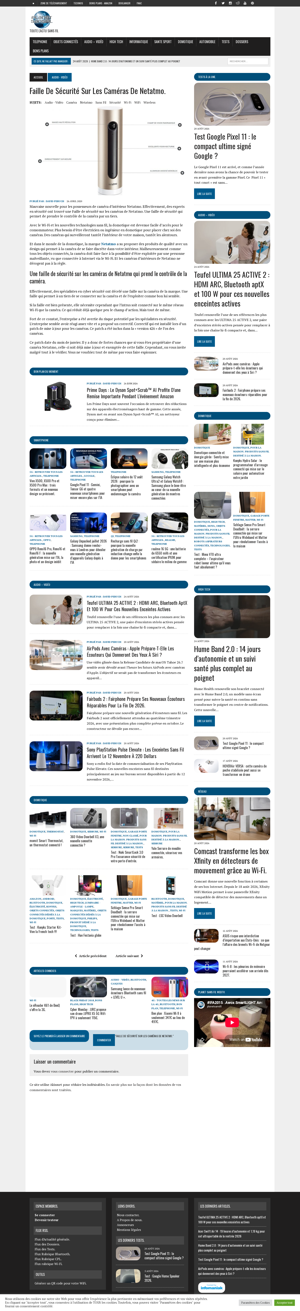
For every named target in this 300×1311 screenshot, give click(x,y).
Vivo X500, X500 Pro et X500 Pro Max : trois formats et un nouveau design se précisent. (44, 487)
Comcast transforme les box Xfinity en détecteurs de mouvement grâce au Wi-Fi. (231, 860)
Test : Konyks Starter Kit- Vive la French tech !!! (46, 929)
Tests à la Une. (207, 77)
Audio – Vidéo (93, 41)
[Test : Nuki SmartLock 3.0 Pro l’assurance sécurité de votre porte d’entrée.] (129, 826)
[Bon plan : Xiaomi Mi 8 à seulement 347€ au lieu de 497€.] (169, 994)
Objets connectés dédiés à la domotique (47, 914)
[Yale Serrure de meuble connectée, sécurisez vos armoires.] (169, 826)
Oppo (47, 539)
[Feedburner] (260, 2)
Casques (116, 983)
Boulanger (124, 3)
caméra (71, 102)
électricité (37, 906)
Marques (76, 910)
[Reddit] (237, 2)
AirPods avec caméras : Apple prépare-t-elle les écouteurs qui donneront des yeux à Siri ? (130, 651)
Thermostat (55, 831)
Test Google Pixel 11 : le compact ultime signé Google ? (225, 146)
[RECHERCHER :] (248, 60)
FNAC (139, 3)
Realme (170, 539)
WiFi (137, 102)
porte (51, 918)
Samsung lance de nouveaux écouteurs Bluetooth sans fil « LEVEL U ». (128, 993)
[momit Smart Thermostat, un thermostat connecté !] (48, 826)
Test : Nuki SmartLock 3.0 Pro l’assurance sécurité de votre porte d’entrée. (128, 856)
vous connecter (62, 1071)
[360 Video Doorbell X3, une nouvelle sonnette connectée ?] (88, 826)
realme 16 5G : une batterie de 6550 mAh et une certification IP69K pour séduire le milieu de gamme (169, 555)
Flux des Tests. (45, 1249)
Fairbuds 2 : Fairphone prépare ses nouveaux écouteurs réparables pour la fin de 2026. (136, 702)
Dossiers (242, 41)
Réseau (202, 791)
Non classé (130, 835)
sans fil (101, 102)
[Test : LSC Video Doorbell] (169, 893)
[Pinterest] (252, 2)
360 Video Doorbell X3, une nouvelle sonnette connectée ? (87, 841)
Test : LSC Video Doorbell (167, 915)
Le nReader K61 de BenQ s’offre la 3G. (45, 1007)
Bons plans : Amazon (100, 3)
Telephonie (40, 41)
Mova (211, 525)
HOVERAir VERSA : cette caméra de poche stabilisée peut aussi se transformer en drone (245, 770)
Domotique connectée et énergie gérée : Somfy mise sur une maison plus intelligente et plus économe (212, 459)
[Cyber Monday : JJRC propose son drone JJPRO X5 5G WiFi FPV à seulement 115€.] (88, 994)
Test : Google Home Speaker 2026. (162, 1278)
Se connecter (45, 1215)
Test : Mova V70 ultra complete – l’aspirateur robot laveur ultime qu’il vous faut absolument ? (212, 560)
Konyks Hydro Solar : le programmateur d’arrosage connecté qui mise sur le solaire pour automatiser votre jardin (250, 469)
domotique (40, 800)
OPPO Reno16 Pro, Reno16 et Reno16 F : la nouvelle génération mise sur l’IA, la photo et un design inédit (47, 555)
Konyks (51, 906)
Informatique (138, 41)
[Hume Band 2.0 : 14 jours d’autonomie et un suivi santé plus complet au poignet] (232, 635)
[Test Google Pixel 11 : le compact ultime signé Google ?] (232, 123)
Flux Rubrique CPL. (48, 1259)
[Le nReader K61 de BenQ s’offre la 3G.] (48, 994)
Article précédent (93, 956)
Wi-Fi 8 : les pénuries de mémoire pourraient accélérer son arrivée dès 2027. (245, 971)
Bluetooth (37, 902)
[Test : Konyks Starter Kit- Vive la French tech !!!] (48, 893)
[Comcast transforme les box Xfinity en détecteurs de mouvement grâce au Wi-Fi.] (232, 837)
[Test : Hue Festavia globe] (88, 893)
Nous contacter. (128, 1215)
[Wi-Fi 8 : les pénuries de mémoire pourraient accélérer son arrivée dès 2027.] (206, 970)
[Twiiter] (223, 2)
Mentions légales (129, 1230)
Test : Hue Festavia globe (85, 935)
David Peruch (55, 201)
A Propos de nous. (129, 1220)
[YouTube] (245, 2)
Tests (225, 41)
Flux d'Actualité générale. (52, 1239)
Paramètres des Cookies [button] (255, 1302)
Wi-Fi (127, 102)
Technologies (80, 930)
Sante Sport (163, 41)
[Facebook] (215, 2)
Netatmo (86, 102)
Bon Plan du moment (46, 371)
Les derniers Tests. (131, 1240)
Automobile (207, 41)
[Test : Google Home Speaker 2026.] (128, 1280)
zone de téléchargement (53, 3)
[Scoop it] (267, 2)
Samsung (157, 471)
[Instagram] (230, 2)
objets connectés (65, 41)
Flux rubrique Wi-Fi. (48, 1264)
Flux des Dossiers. (47, 1244)
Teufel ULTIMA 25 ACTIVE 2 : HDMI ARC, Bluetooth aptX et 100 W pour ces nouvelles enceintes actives (137, 606)
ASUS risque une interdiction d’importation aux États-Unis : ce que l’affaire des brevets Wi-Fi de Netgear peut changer (232, 942)
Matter (128, 902)
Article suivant (127, 956)
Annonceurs (125, 1225)
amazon (35, 898)
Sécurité (115, 102)
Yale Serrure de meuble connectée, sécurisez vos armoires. (166, 852)
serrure (92, 831)
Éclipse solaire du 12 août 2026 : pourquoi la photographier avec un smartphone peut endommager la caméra (127, 485)
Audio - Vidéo (54, 102)
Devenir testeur (46, 1220)
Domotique (185, 41)
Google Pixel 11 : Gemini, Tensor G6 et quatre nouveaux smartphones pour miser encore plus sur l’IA (87, 491)
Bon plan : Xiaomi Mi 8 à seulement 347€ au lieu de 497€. (168, 1017)
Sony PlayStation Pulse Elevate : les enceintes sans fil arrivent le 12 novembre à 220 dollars (135, 752)
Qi (112, 536)
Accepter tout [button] (284, 1302)
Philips (92, 918)
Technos (78, 3)
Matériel (90, 910)
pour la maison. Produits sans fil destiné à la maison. (129, 839)
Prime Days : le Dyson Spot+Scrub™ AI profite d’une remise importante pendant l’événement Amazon (134, 393)
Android (48, 898)
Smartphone (41, 440)
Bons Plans (41, 50)
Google (89, 475)
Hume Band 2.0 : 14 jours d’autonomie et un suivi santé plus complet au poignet (227, 663)
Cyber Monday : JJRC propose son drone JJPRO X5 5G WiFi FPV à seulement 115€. (88, 1013)
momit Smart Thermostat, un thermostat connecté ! (46, 842)
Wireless (149, 102)
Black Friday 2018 (82, 1000)
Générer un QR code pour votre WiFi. (61, 1283)
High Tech (116, 41)
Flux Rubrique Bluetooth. (52, 1254)
